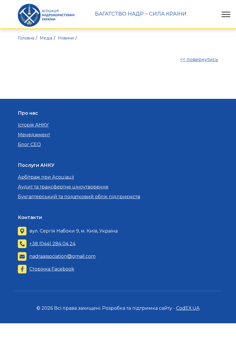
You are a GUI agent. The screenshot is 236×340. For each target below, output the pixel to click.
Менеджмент (34, 134)
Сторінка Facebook (51, 269)
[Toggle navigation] (226, 14)
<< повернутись (199, 59)
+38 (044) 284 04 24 (52, 243)
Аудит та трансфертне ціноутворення (63, 187)
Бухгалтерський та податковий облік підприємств (79, 196)
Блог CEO (29, 144)
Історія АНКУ (33, 125)
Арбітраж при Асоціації (46, 177)
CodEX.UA (187, 308)
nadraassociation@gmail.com (62, 256)
